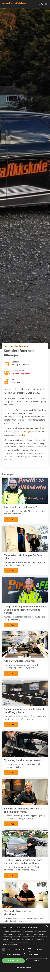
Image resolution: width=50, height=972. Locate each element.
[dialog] (25, 947)
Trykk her (21, 435)
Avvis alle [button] (37, 961)
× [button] (47, 926)
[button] (25, 967)
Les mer (10, 519)
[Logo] (15, 4)
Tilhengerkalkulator (30, 431)
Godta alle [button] (13, 961)
